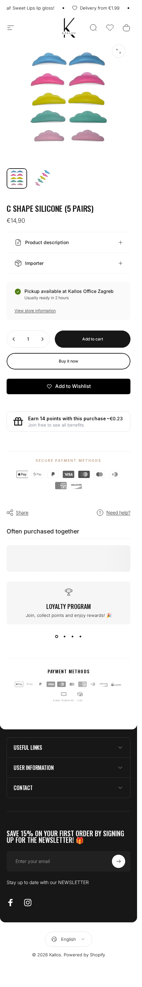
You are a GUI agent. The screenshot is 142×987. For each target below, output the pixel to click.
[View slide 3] (73, 636)
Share (22, 512)
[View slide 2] (65, 636)
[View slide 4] (81, 636)
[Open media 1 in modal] (118, 51)
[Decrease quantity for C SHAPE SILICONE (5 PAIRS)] (14, 339)
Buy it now (68, 361)
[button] (110, 27)
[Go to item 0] (17, 178)
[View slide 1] (57, 636)
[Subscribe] (118, 861)
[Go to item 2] (42, 178)
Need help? (118, 512)
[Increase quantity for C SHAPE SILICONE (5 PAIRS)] (42, 339)
